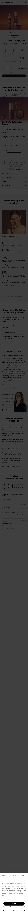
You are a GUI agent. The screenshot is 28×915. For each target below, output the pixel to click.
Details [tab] (14, 875)
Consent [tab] (4, 875)
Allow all (14, 903)
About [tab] (23, 875)
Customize (13, 906)
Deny (14, 910)
